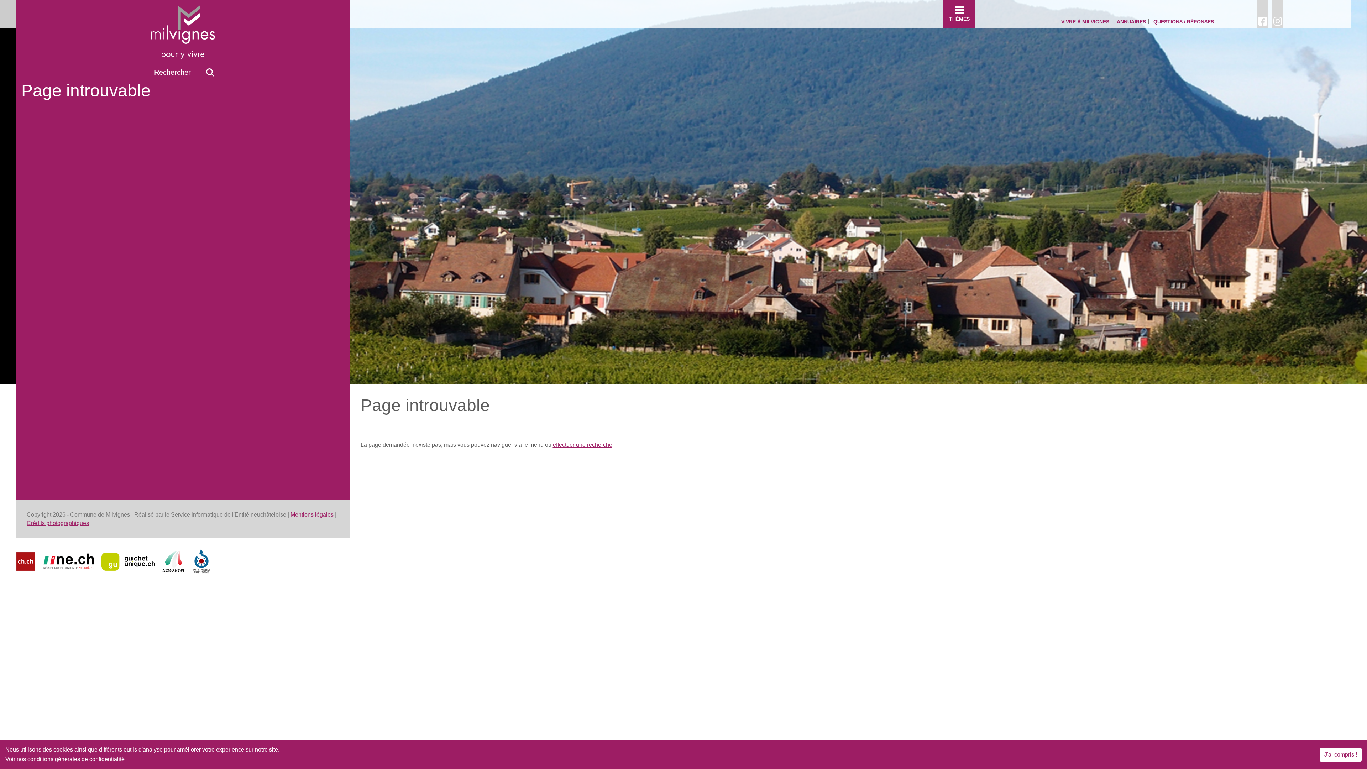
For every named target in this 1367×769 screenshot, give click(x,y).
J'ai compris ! (1340, 755)
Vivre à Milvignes (1085, 21)
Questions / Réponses (1183, 21)
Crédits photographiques (58, 523)
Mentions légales (312, 515)
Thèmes (959, 19)
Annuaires (1131, 21)
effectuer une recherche (582, 445)
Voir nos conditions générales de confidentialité (65, 759)
